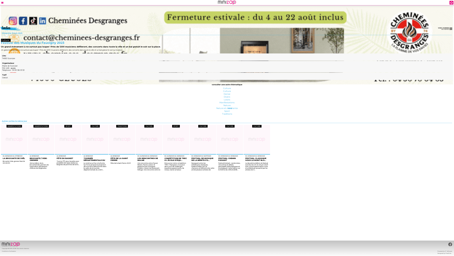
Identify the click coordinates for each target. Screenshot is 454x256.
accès (13, 68)
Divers (227, 103)
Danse (227, 98)
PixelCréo (448, 253)
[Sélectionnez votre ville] (451, 3)
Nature (227, 117)
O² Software (448, 251)
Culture (227, 89)
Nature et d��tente (227, 122)
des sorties (443, 28)
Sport (227, 127)
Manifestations (227, 112)
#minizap (450, 244)
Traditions (227, 131)
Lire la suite (216, 188)
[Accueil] (227, 3)
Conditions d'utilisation (9, 251)
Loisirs (227, 108)
